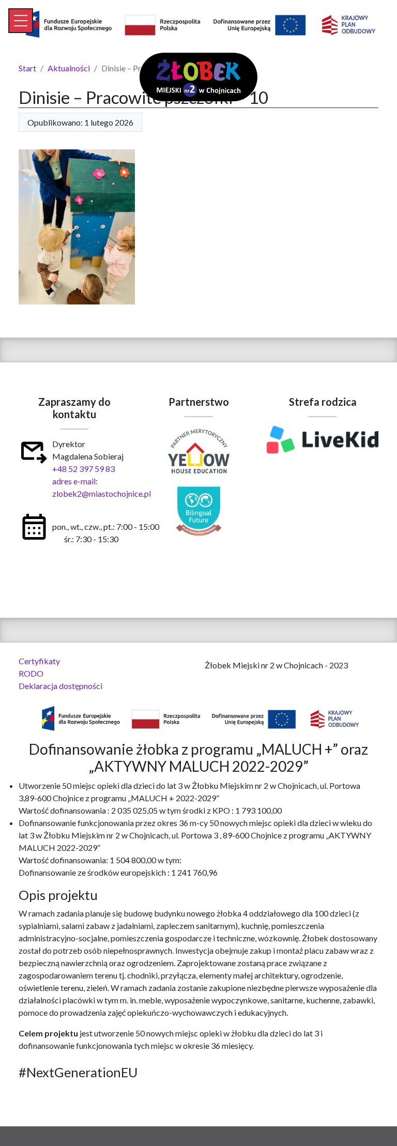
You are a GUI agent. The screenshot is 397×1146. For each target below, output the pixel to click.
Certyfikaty (39, 661)
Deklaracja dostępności (60, 686)
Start (27, 68)
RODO (31, 673)
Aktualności (69, 68)
